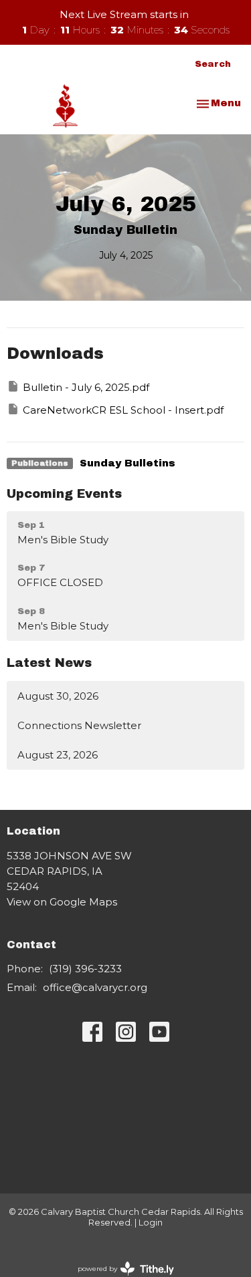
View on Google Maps (62, 901)
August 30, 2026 (57, 696)
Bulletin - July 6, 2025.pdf (86, 387)
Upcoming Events (64, 494)
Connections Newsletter (79, 725)
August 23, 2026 (57, 754)
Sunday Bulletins (127, 463)
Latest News (49, 663)
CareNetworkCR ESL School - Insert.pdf (123, 410)
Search (213, 64)
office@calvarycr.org (95, 987)
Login (151, 1223)
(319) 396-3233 (85, 968)
